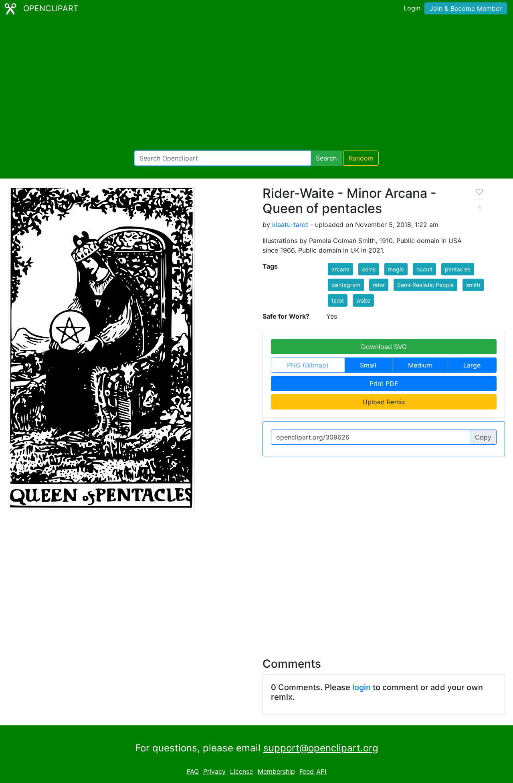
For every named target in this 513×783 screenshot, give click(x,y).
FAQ (193, 772)
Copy (483, 437)
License (241, 772)
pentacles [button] (458, 269)
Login (412, 8)
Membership (276, 772)
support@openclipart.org (320, 748)
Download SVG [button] (384, 347)
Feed (306, 772)
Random (361, 158)
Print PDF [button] (384, 383)
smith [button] (473, 284)
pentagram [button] (345, 284)
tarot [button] (337, 300)
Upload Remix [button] (384, 402)
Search (326, 158)
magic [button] (396, 269)
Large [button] (472, 365)
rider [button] (379, 284)
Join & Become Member (466, 8)
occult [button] (424, 269)
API (321, 772)
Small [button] (368, 365)
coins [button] (369, 269)
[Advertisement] (256, 84)
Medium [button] (420, 365)
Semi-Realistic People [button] (425, 284)
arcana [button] (340, 269)
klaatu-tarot (290, 225)
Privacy (214, 772)
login (361, 687)
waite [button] (363, 300)
